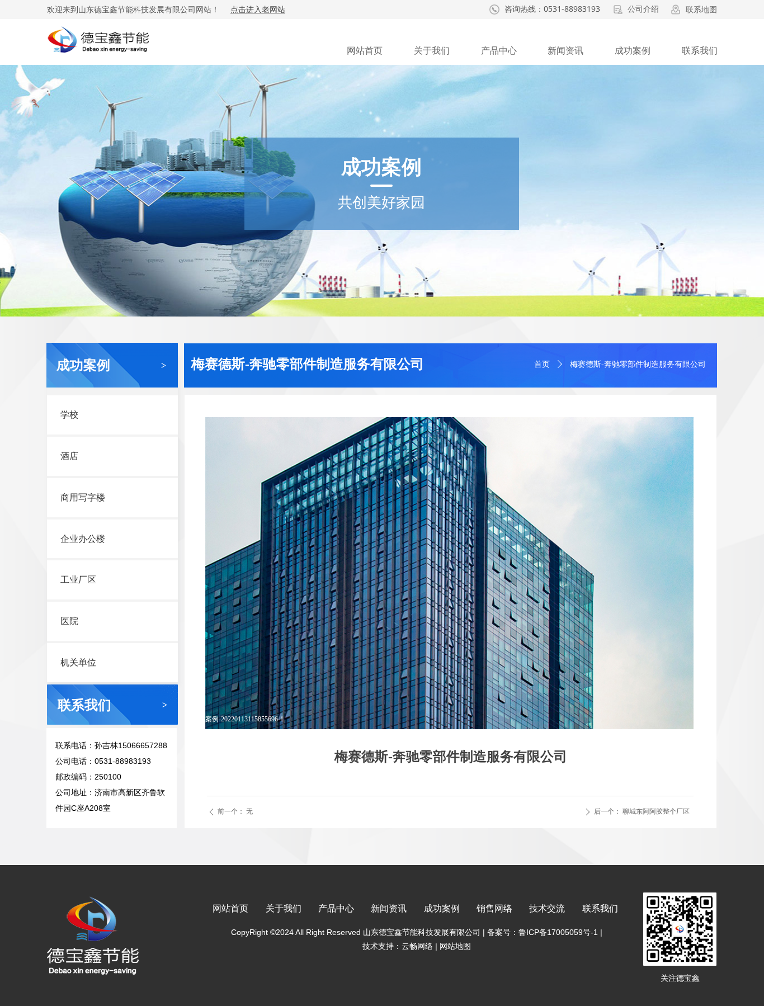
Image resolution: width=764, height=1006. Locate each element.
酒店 (69, 456)
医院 (69, 621)
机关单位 (78, 662)
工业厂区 (78, 579)
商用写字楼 (82, 497)
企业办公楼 (82, 539)
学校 (69, 414)
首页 (542, 364)
